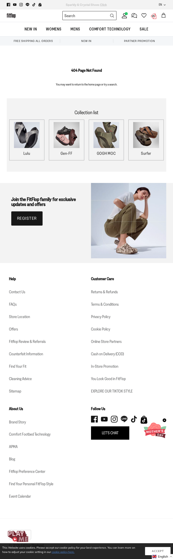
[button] (162, 556)
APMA (13, 446)
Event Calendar (20, 496)
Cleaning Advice (20, 378)
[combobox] (81, 15)
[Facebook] (8, 4)
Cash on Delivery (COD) (107, 353)
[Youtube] (14, 4)
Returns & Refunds (104, 291)
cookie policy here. (63, 552)
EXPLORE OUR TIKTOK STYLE (112, 391)
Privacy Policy (100, 316)
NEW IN (31, 29)
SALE (144, 29)
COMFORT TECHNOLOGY (110, 29)
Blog (12, 459)
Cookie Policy (100, 329)
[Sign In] (123, 15)
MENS (75, 29)
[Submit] (112, 15)
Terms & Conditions (105, 304)
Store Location (19, 316)
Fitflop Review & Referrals (27, 341)
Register (27, 218)
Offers (13, 329)
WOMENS (53, 29)
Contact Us (17, 291)
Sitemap (15, 391)
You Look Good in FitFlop (108, 378)
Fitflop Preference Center (27, 471)
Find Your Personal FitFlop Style (31, 483)
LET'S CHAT (110, 432)
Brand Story (17, 422)
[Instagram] (21, 4)
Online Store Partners (106, 341)
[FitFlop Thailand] (11, 15)
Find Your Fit (17, 366)
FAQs (13, 304)
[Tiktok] (34, 4)
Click (115, 5)
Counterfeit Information (26, 353)
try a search (110, 84)
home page (94, 84)
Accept (158, 551)
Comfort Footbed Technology (29, 434)
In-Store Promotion (104, 366)
